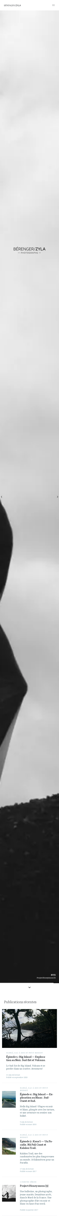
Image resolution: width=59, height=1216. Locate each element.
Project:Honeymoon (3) (46, 978)
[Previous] (1, 496)
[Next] (57, 496)
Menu (53, 5)
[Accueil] (12, 5)
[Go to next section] (29, 987)
